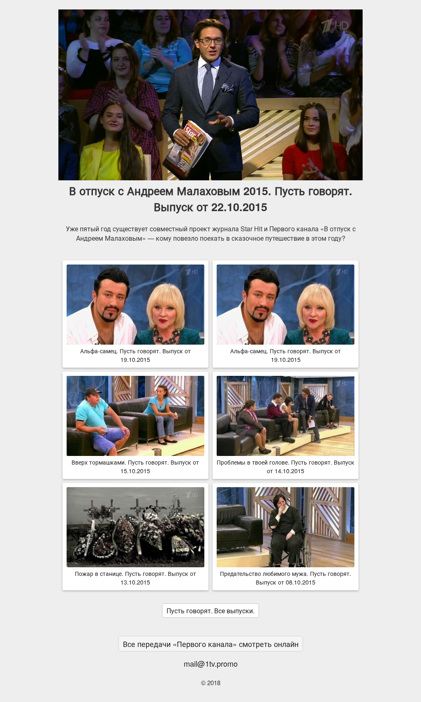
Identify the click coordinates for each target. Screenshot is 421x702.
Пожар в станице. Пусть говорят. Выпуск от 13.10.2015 (135, 577)
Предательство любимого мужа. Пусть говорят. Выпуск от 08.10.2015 (285, 577)
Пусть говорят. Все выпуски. (210, 610)
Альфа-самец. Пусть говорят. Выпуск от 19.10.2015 (135, 355)
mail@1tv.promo (211, 663)
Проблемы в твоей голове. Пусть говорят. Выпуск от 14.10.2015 (285, 466)
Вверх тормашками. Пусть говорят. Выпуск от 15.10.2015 (135, 466)
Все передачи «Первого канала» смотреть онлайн (210, 643)
